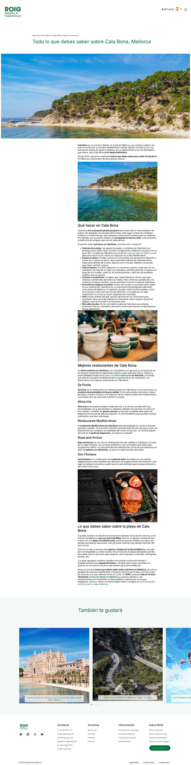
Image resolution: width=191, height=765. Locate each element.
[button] (91, 704)
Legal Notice (134, 762)
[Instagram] (35, 734)
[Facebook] (21, 734)
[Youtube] (42, 734)
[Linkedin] (28, 734)
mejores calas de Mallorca (139, 253)
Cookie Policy (164, 762)
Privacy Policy (149, 762)
